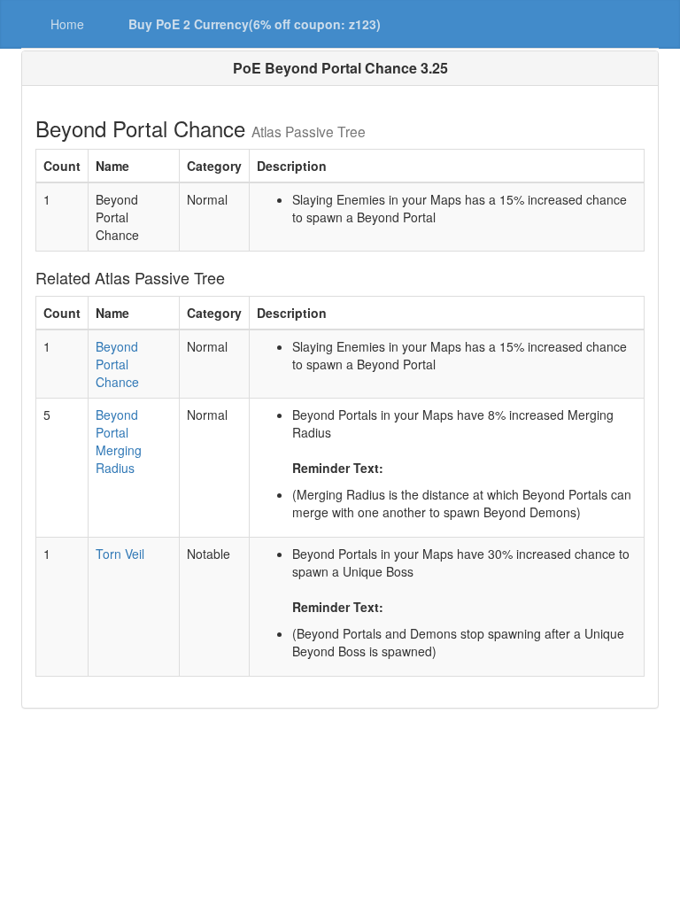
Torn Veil (120, 553)
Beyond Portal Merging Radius (119, 441)
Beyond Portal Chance (117, 364)
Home (67, 24)
